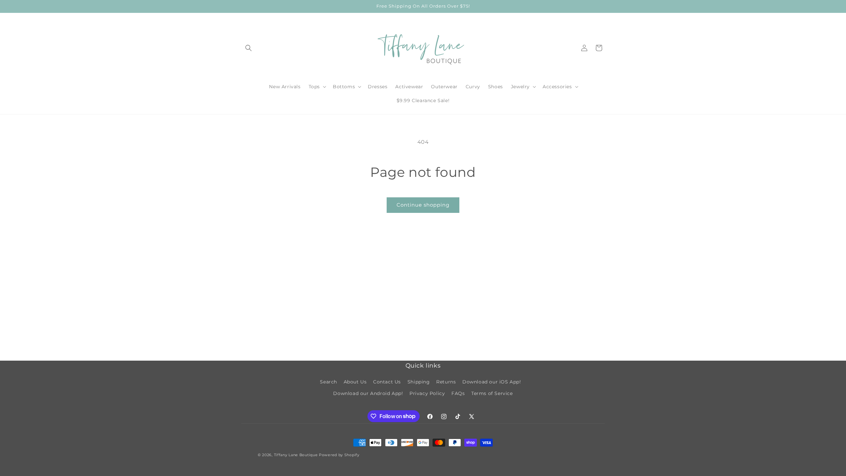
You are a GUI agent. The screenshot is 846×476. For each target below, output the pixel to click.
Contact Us (387, 382)
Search (328, 382)
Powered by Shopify (339, 455)
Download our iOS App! (491, 382)
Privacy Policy (427, 393)
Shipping (418, 382)
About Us (355, 382)
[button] (248, 48)
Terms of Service (492, 393)
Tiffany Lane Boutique (296, 455)
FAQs (458, 393)
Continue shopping (423, 205)
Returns (446, 382)
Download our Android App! (368, 393)
